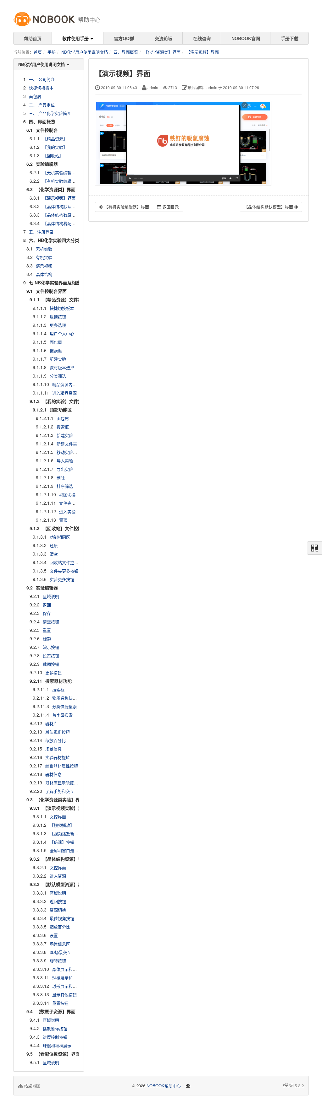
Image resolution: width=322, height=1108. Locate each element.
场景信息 (53, 749)
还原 (54, 545)
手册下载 (289, 38)
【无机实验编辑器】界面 (65, 172)
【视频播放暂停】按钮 (70, 833)
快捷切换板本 (41, 88)
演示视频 (44, 266)
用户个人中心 (62, 333)
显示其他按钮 (64, 995)
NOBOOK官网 (245, 38)
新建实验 (58, 359)
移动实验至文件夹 (73, 452)
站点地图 (31, 1086)
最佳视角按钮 (57, 732)
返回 (47, 605)
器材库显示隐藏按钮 (63, 783)
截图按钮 (51, 664)
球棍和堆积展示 (57, 1045)
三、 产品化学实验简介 (50, 113)
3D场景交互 (60, 952)
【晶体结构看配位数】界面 (67, 223)
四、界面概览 (126, 52)
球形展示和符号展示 (70, 986)
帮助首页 (33, 38)
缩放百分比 (55, 740)
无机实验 (44, 249)
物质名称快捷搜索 (68, 698)
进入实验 (67, 511)
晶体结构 (44, 274)
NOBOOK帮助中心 (164, 1086)
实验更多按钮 (62, 579)
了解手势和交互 (59, 791)
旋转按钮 (58, 961)
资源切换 (58, 910)
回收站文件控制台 (66, 562)
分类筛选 (58, 376)
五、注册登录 (41, 232)
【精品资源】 (55, 139)
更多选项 (58, 325)
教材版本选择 (62, 367)
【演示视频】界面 (202, 52)
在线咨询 (202, 38)
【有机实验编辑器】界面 (65, 181)
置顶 (63, 520)
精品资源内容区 (66, 384)
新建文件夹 (67, 444)
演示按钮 (51, 647)
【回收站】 (53, 156)
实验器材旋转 (57, 757)
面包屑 (35, 96)
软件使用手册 (76, 38)
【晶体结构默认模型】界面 (67, 206)
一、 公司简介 (42, 79)
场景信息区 (60, 944)
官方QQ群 (124, 38)
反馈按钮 (58, 317)
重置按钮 (60, 1003)
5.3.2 (299, 1086)
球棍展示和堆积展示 (70, 978)
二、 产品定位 (42, 105)
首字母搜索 (62, 715)
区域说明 (51, 596)
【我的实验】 (55, 147)
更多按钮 (53, 672)
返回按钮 (58, 901)
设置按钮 (51, 656)
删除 (61, 478)
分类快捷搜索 (64, 706)
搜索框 (56, 350)
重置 (47, 630)
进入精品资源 (64, 393)
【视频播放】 (62, 825)
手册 (51, 52)
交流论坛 (163, 38)
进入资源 (58, 876)
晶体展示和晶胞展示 (70, 969)
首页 (38, 52)
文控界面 (58, 817)
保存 (47, 613)
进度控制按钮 (55, 1037)
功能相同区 (60, 537)
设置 (54, 935)
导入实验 (65, 461)
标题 (47, 639)
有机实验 (44, 257)
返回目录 (170, 207)
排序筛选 (65, 486)
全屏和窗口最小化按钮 (70, 850)
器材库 (51, 723)
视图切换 (67, 495)
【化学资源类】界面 (162, 52)
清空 (54, 554)
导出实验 (65, 469)
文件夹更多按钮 (64, 571)
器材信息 (53, 774)
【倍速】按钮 (62, 842)
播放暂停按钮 (55, 1028)
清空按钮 (51, 622)
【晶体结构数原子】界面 (65, 215)
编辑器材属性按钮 (61, 766)
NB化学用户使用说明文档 (84, 52)
